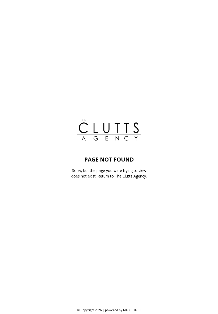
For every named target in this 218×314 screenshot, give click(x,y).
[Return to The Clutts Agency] (109, 130)
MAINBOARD (132, 310)
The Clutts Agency (130, 176)
